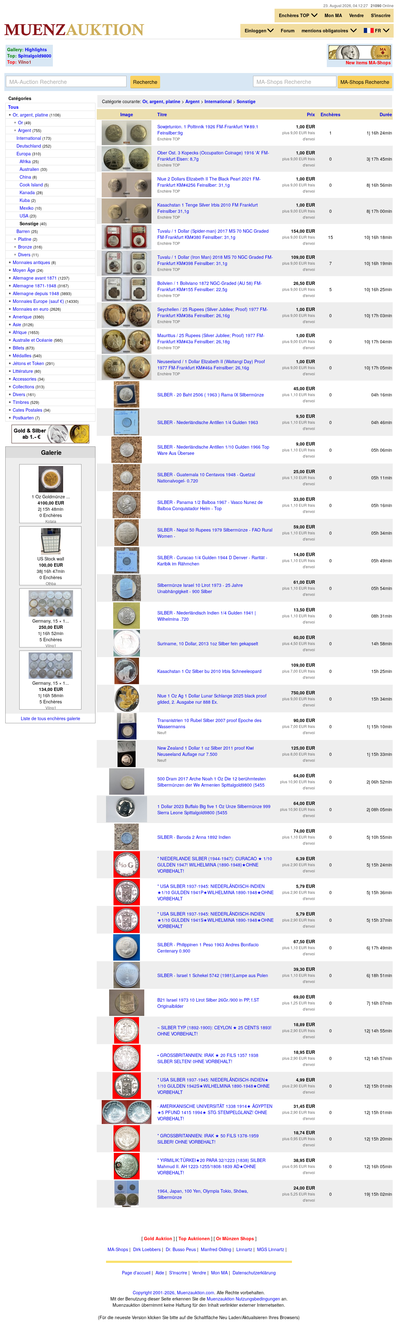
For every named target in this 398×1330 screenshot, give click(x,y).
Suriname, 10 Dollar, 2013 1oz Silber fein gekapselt (207, 643)
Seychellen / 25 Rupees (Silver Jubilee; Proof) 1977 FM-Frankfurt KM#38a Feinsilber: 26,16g (212, 312)
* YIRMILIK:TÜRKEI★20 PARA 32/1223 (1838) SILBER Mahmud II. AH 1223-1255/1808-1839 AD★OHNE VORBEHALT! (211, 1166)
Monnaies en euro (31, 309)
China (25, 177)
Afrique (20, 332)
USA (24, 216)
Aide (159, 1272)
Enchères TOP (294, 15)
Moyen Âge (24, 270)
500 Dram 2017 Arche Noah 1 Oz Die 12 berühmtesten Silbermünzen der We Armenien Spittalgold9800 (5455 (211, 781)
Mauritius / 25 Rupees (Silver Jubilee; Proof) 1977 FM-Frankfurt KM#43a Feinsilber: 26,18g (211, 338)
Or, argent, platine (30, 115)
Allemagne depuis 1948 (36, 293)
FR (378, 30)
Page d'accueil (136, 1272)
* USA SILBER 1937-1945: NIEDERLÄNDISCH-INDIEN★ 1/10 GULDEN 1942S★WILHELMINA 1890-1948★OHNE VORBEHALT (213, 1085)
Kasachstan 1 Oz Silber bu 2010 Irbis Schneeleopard (209, 671)
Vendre (356, 15)
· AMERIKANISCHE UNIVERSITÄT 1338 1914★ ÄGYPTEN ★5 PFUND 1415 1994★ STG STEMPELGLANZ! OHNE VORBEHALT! (214, 1112)
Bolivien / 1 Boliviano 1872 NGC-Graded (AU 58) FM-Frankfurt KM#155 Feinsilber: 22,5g (209, 286)
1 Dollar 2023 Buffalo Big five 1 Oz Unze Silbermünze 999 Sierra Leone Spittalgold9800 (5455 (214, 809)
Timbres (21, 402)
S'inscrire (381, 15)
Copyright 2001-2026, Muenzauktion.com (173, 1292)
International (28, 138)
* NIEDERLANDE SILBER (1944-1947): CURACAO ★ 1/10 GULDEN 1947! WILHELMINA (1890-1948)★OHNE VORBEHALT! (214, 864)
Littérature (23, 371)
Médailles (22, 355)
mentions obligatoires (325, 30)
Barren (23, 231)
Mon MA (333, 15)
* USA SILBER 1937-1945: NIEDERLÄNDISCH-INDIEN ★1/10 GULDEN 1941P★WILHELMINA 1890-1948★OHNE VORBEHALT (215, 892)
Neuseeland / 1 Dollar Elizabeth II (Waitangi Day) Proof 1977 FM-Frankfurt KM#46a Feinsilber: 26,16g (211, 364)
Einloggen (255, 30)
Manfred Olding (216, 1249)
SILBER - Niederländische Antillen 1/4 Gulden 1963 (207, 422)
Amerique (22, 316)
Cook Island (31, 184)
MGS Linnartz (270, 1249)
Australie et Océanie (33, 340)
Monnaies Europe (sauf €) (38, 301)
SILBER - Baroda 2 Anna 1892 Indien (194, 837)
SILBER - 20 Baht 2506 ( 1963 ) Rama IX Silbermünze (210, 394)
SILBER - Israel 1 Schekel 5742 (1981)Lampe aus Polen (212, 975)
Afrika (25, 161)
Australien (29, 169)
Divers (24, 254)
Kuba (25, 200)
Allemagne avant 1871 (35, 278)
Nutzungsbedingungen (258, 1299)
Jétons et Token (28, 363)
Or (20, 122)
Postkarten (23, 417)
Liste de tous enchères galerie (50, 718)
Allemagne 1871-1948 (34, 285)
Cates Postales (27, 410)
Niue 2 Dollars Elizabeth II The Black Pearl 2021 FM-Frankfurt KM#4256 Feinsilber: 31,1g (209, 182)
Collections (23, 386)
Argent (24, 130)
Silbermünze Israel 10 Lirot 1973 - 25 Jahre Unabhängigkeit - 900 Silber (200, 588)
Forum (287, 30)
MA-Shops (118, 1249)
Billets (18, 348)
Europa (23, 153)
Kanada (27, 192)
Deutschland (28, 146)
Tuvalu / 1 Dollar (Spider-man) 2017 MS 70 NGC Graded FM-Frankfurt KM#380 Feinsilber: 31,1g (213, 234)
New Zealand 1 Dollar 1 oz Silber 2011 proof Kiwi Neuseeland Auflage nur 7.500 (205, 751)
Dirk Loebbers (147, 1249)
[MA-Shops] (360, 57)
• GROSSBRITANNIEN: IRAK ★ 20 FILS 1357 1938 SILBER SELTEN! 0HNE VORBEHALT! (207, 1058)
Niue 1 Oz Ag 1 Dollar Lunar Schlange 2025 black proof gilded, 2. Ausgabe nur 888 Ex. (211, 698)
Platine (24, 239)
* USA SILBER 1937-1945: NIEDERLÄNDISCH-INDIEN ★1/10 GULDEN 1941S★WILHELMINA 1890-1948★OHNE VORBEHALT (215, 920)
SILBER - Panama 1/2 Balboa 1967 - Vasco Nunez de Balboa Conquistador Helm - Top (210, 505)
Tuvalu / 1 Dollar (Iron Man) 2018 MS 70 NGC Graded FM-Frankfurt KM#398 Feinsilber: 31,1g (215, 260)
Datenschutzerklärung (254, 1272)
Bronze (25, 247)
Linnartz (244, 1249)
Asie (17, 324)
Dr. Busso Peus (181, 1249)
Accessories (24, 379)
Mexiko (27, 208)
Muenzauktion (220, 1299)
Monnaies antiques (31, 262)
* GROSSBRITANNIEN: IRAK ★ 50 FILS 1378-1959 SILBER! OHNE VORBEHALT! (208, 1138)
